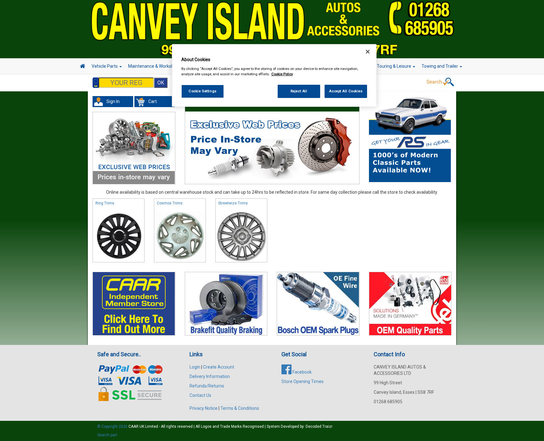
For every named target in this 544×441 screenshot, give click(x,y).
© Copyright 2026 (112, 426)
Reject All (299, 91)
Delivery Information (210, 376)
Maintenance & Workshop (154, 66)
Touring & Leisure (394, 66)
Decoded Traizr (319, 426)
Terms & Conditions (239, 408)
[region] (274, 75)
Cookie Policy (282, 74)
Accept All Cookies (345, 91)
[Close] (368, 52)
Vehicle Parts (105, 66)
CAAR (133, 426)
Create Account (218, 366)
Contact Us (200, 395)
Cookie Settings (203, 91)
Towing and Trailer (440, 66)
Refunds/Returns (207, 385)
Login (195, 366)
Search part (107, 435)
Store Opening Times (302, 381)
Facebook (302, 372)
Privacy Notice (204, 408)
